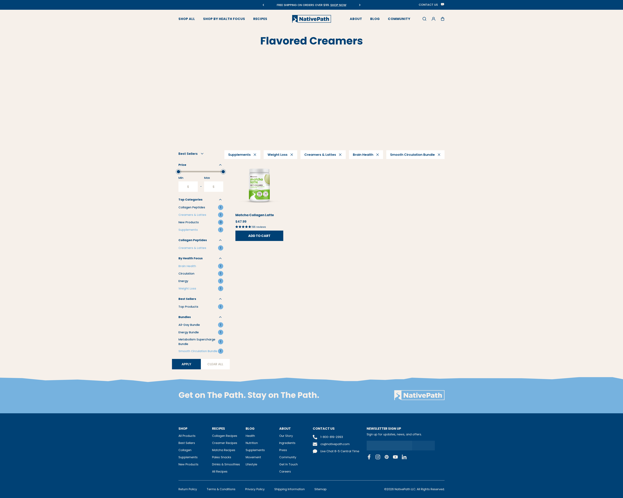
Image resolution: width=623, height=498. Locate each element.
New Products (188, 464)
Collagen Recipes (224, 436)
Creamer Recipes (224, 443)
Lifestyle (251, 464)
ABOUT (285, 428)
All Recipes (219, 471)
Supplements (188, 457)
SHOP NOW (338, 5)
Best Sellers (186, 443)
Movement (253, 457)
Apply (186, 364)
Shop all (186, 19)
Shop (182, 428)
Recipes (260, 19)
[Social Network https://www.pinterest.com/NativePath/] (386, 457)
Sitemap (320, 489)
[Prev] (263, 5)
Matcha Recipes (223, 450)
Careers (285, 471)
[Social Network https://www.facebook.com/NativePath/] (369, 457)
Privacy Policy (255, 489)
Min (180, 178)
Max (207, 178)
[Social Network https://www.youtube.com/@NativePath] (395, 457)
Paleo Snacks (221, 457)
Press (283, 450)
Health (250, 436)
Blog (375, 19)
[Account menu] (433, 19)
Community (399, 19)
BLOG (250, 428)
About (356, 19)
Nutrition (252, 443)
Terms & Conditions (221, 489)
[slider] (178, 171)
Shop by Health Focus (224, 19)
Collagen (184, 450)
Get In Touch (288, 464)
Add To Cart (259, 236)
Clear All (215, 364)
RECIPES (218, 428)
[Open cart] (443, 19)
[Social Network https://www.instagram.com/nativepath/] (377, 457)
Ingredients (287, 443)
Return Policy (187, 489)
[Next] (360, 5)
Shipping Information (289, 489)
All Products (186, 436)
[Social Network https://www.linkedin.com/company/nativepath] (404, 457)
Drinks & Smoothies (226, 464)
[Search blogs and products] (424, 19)
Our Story (286, 436)
